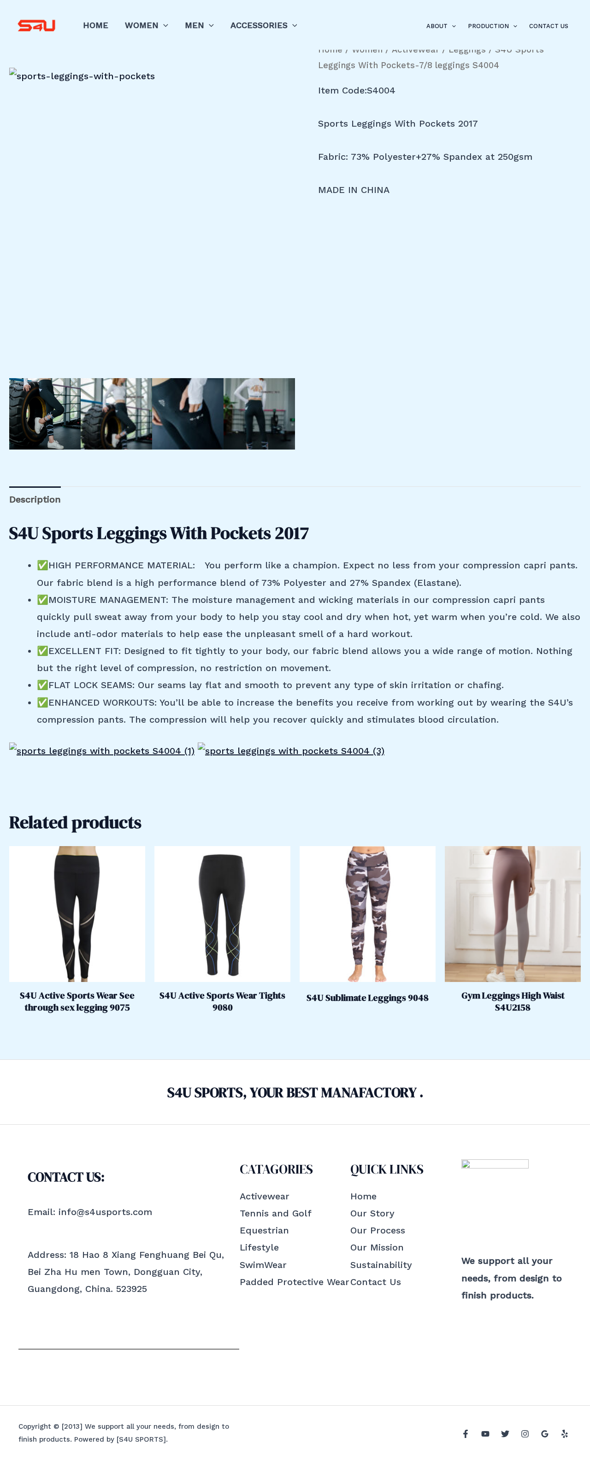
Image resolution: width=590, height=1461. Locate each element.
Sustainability (381, 1264)
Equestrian (264, 1230)
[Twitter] (505, 1434)
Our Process (377, 1230)
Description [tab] (35, 499)
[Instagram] (525, 1434)
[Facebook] (465, 1434)
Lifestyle (259, 1247)
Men (194, 25)
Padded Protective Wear (294, 1281)
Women (142, 25)
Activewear (264, 1196)
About (437, 26)
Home (95, 25)
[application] (163, 25)
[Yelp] (564, 1434)
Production (488, 26)
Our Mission (377, 1247)
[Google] (545, 1434)
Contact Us (548, 26)
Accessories (259, 25)
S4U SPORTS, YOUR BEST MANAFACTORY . (295, 1092)
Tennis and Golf (276, 1213)
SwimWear (263, 1264)
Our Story (372, 1213)
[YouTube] (485, 1434)
